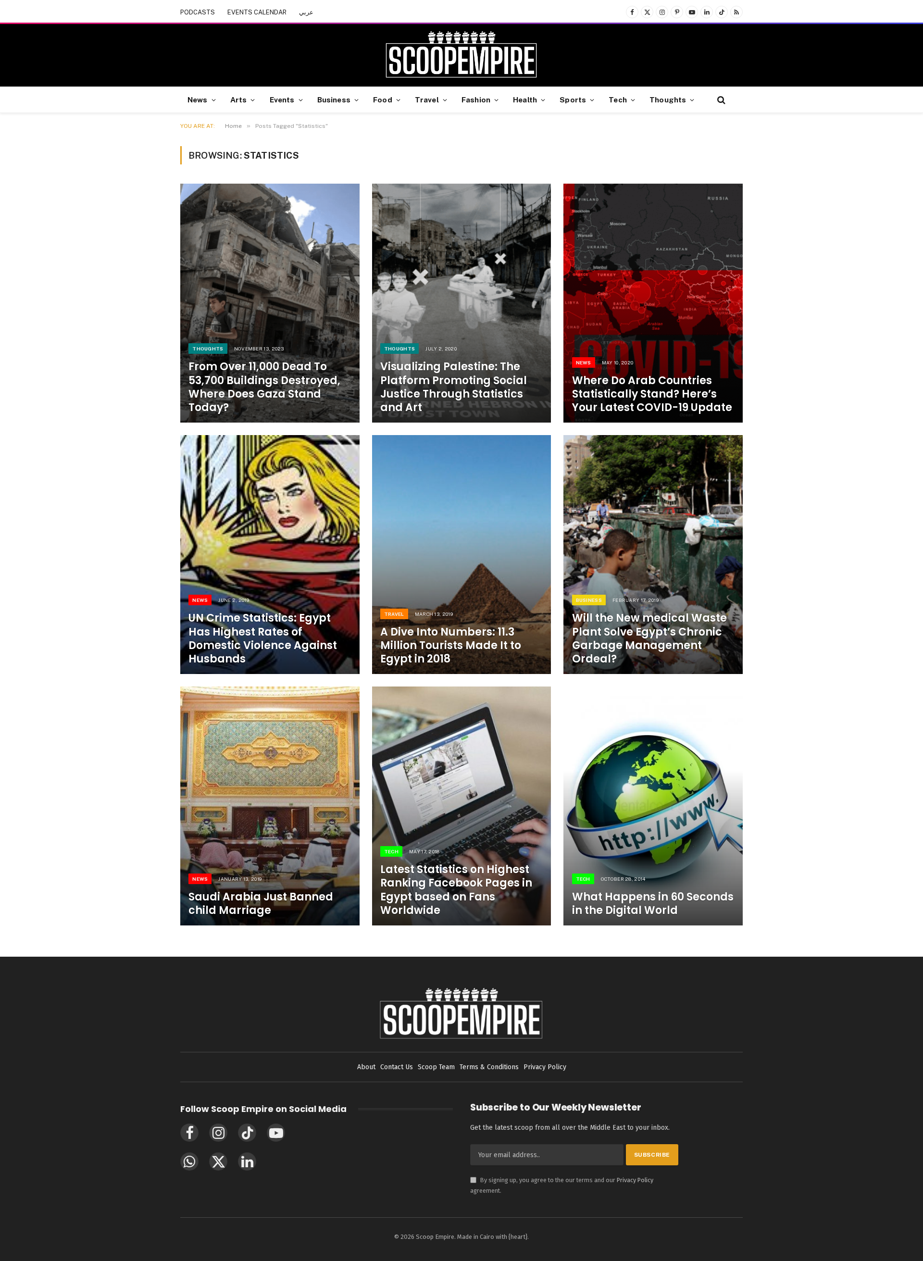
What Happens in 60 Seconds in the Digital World (653, 903)
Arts (238, 99)
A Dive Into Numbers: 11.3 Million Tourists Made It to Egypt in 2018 (450, 645)
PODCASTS (197, 12)
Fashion (476, 99)
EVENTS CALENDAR (257, 12)
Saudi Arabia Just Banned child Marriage (260, 903)
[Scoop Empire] (461, 55)
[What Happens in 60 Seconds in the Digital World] (653, 806)
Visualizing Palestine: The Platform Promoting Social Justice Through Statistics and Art (453, 387)
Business (333, 99)
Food (382, 99)
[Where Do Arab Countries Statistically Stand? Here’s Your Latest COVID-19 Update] (653, 303)
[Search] (720, 100)
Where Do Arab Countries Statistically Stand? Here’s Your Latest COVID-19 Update (652, 394)
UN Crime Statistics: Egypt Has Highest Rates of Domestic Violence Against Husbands (262, 639)
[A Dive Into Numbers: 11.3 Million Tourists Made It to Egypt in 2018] (461, 554)
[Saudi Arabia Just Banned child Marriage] (270, 806)
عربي (306, 12)
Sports (573, 99)
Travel (427, 99)
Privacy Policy (635, 1180)
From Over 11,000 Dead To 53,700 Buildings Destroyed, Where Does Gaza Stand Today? (264, 387)
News (197, 99)
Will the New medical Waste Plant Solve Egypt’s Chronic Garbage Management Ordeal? (649, 639)
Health (525, 99)
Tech (618, 99)
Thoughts (667, 99)
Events (282, 99)
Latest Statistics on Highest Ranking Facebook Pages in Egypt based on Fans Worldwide (456, 890)
